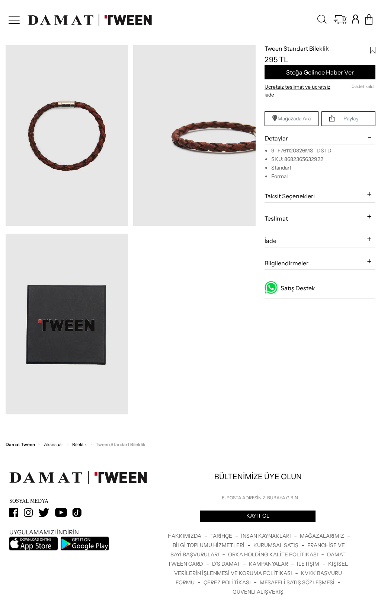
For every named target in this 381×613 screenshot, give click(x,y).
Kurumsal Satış (276, 545)
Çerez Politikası (228, 582)
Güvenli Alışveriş (258, 591)
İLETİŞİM (308, 563)
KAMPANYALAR (269, 563)
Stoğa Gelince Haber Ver (320, 72)
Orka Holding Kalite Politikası (273, 554)
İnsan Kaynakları (266, 536)
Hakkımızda (185, 536)
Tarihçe (221, 536)
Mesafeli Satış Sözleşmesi (298, 582)
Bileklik (79, 444)
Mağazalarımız (322, 536)
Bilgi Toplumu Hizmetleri (209, 545)
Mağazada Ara (294, 118)
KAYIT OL (257, 515)
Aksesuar (53, 444)
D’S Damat (226, 563)
